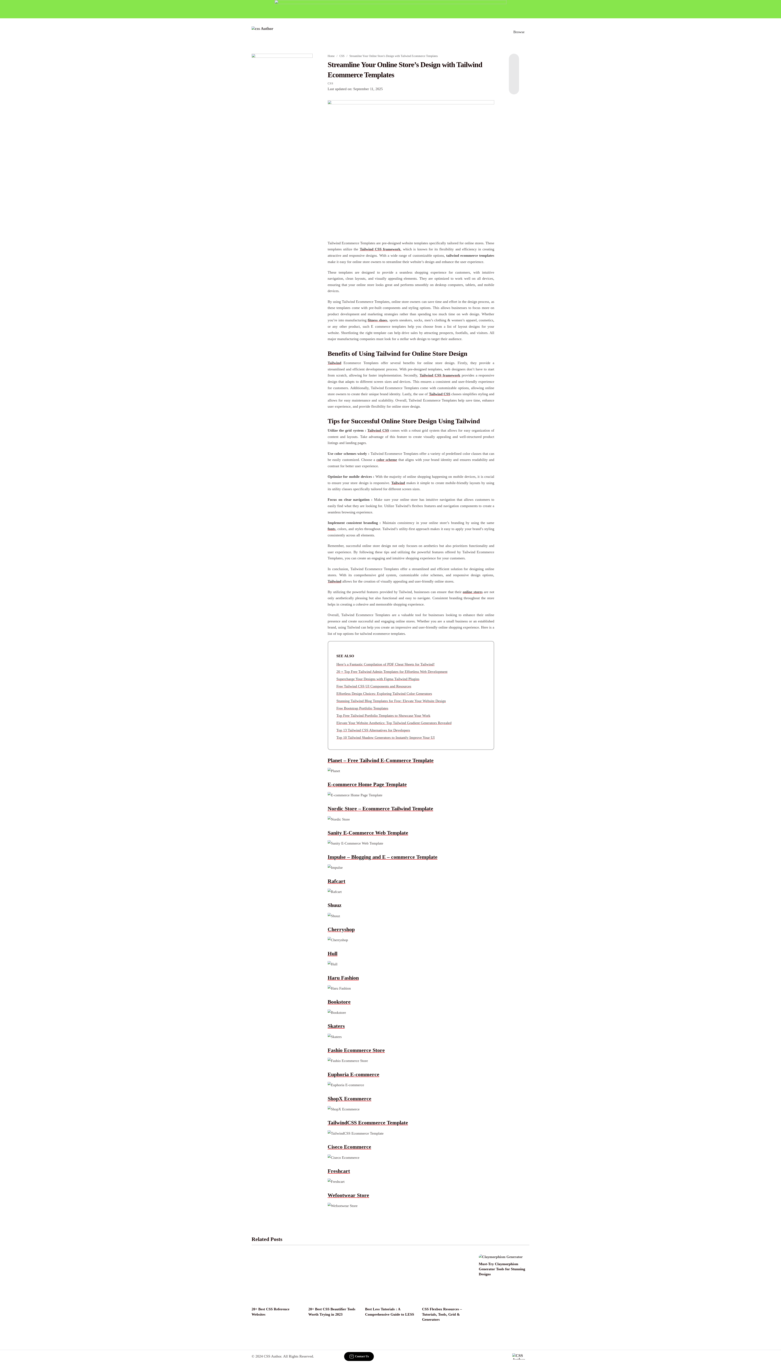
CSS (342, 56)
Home (331, 56)
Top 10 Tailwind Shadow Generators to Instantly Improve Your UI (385, 738)
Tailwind (334, 363)
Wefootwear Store (348, 1195)
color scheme (386, 460)
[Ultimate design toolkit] (411, 166)
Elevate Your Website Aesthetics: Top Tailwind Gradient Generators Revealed (394, 723)
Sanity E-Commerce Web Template (368, 833)
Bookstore (339, 1002)
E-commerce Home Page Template (367, 784)
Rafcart (336, 881)
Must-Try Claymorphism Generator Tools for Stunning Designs (502, 1269)
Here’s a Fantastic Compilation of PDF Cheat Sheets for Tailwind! (385, 664)
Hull (332, 954)
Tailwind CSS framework (380, 249)
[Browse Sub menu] (528, 32)
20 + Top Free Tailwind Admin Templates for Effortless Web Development (391, 672)
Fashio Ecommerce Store (356, 1050)
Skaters (336, 1026)
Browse (519, 32)
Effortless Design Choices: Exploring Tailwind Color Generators (384, 694)
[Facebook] (514, 62)
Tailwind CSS (439, 394)
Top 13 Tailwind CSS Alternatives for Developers (373, 730)
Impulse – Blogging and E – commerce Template (382, 857)
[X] (514, 86)
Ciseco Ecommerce (349, 1147)
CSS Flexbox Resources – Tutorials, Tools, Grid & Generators (442, 1314)
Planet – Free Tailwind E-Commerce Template (381, 760)
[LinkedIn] (514, 70)
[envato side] (282, 114)
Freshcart (339, 1171)
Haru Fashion (343, 978)
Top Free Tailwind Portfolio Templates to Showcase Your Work (383, 716)
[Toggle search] (500, 32)
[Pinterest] (514, 78)
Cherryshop (341, 929)
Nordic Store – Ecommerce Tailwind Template (380, 809)
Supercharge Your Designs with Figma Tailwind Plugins (377, 679)
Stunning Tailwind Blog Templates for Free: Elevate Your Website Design (391, 701)
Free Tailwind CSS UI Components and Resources (373, 686)
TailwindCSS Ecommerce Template (368, 1123)
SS (387, 430)
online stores (473, 592)
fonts (331, 529)
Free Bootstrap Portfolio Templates (362, 708)
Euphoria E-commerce (353, 1074)
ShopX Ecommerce (349, 1099)
